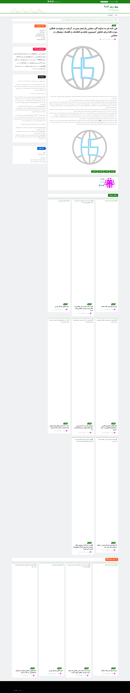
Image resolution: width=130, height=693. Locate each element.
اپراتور (43, 57)
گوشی (34, 68)
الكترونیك (19, 54)
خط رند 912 (111, 7)
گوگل (32, 68)
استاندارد (24, 54)
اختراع (38, 54)
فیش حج (43, 37)
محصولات (27, 66)
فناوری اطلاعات (38, 66)
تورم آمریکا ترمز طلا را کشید (109, 306)
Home (115, 20)
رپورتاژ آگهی (42, 32)
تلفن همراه (23, 57)
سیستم (32, 63)
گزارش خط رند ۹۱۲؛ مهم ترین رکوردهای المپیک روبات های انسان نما (83, 428)
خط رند (112, 39)
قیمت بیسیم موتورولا (41, 39)
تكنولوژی (99, 171)
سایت (16, 60)
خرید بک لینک (42, 30)
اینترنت (38, 57)
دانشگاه (40, 60)
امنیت (106, 171)
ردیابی (26, 59)
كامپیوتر (34, 66)
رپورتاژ (23, 60)
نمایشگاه (21, 66)
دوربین (34, 59)
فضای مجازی (19, 63)
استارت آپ (29, 54)
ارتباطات (100, 120)
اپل (41, 57)
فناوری (43, 66)
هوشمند (40, 68)
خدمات (93, 171)
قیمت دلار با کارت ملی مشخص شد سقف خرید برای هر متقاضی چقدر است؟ (83, 308)
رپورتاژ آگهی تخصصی (40, 34)
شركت (23, 63)
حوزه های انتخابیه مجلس (40, 35)
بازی (32, 57)
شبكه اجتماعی (28, 63)
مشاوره (24, 66)
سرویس (36, 63)
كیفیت (31, 66)
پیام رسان (37, 68)
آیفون (40, 54)
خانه (116, 15)
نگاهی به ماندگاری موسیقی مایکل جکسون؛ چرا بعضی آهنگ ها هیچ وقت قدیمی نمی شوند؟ (83, 547)
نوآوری (18, 66)
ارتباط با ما (110, 15)
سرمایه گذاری (41, 63)
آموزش (43, 54)
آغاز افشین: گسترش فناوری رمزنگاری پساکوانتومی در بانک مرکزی (109, 428)
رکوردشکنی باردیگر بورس (62, 306)
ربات (31, 59)
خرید (43, 60)
